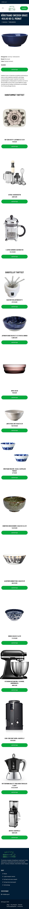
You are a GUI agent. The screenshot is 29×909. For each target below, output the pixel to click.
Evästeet (20, 904)
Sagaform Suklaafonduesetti (14, 300)
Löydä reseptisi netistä (9, 876)
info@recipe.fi (4, 2)
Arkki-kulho (14, 391)
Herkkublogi (7, 885)
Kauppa (24, 8)
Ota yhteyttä (14, 904)
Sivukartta (20, 906)
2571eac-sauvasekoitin (14, 195)
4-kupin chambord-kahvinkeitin (14, 250)
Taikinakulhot (12, 22)
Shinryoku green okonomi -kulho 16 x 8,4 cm (14, 526)
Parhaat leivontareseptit (10, 882)
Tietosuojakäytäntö (11, 906)
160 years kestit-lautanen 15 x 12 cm (14, 140)
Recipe (5, 873)
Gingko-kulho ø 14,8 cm (14, 636)
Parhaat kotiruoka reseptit (10, 879)
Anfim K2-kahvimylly (14, 831)
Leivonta (4, 22)
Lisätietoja (14, 69)
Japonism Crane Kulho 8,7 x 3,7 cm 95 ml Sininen (14, 335)
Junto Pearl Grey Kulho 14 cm (14, 423)
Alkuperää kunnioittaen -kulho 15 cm (14, 581)
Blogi (8, 904)
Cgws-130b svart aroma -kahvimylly (14, 738)
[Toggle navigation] (3, 8)
